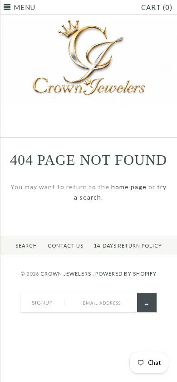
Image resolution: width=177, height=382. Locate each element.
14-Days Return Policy (128, 245)
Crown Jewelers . (67, 274)
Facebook (77, 126)
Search (26, 245)
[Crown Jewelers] (88, 22)
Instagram (100, 126)
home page (129, 187)
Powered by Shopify (126, 274)
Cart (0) (156, 7)
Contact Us (66, 245)
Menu (24, 7)
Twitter (88, 126)
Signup (42, 303)
